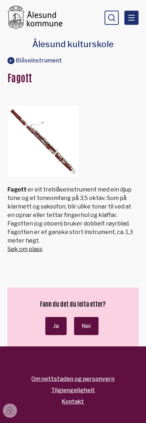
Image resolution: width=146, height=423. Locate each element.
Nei (86, 326)
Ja (56, 326)
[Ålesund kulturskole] (37, 17)
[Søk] (112, 18)
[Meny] (131, 18)
